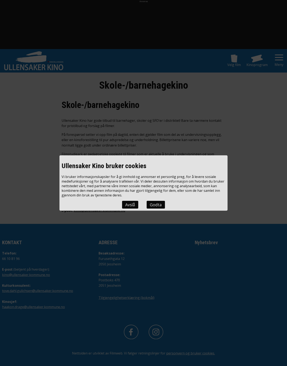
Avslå (130, 205)
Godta (156, 205)
